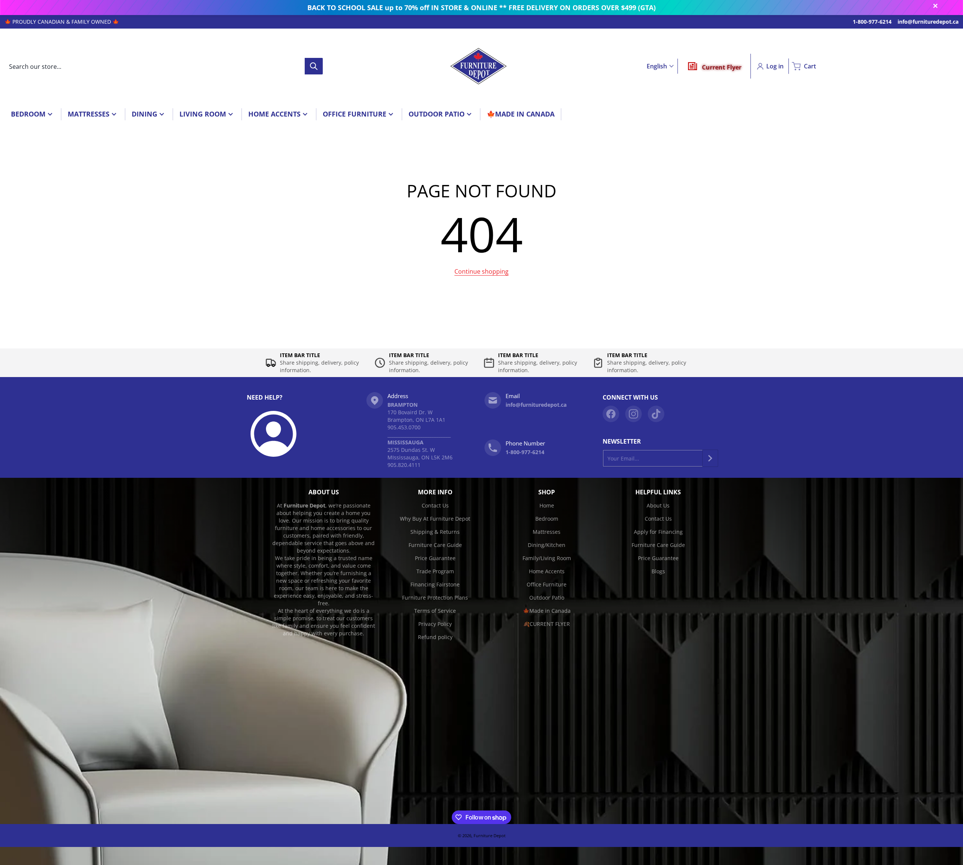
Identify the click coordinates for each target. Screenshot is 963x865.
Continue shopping (481, 271)
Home (546, 505)
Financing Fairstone (435, 584)
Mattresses (546, 531)
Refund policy (435, 637)
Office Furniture (547, 584)
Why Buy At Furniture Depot (435, 518)
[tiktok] (656, 414)
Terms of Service (435, 610)
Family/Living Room (547, 558)
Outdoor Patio (546, 597)
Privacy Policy (435, 623)
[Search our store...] (314, 66)
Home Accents (547, 571)
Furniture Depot (490, 835)
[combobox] (163, 66)
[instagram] (633, 414)
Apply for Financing (658, 531)
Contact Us (435, 505)
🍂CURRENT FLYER (546, 623)
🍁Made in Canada (547, 610)
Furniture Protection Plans (435, 597)
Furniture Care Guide (435, 544)
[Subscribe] (710, 458)
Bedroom (546, 518)
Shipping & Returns (435, 531)
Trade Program (435, 571)
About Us (658, 505)
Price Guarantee (435, 558)
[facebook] (611, 414)
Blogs (658, 571)
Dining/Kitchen (546, 544)
